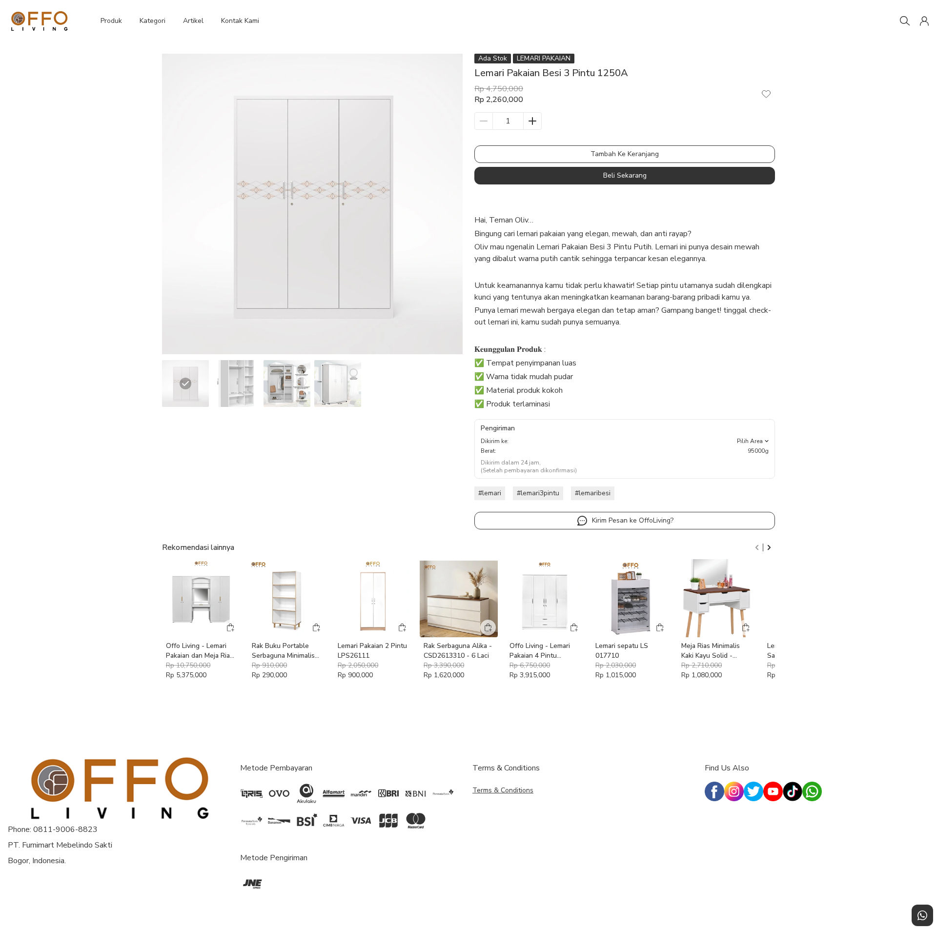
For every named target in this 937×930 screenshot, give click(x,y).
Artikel (193, 20)
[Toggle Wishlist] (766, 93)
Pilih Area (750, 441)
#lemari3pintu (538, 493)
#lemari (489, 493)
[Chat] (922, 915)
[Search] (905, 21)
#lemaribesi (593, 493)
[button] (924, 21)
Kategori (152, 20)
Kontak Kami (240, 20)
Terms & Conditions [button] (502, 790)
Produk (111, 20)
